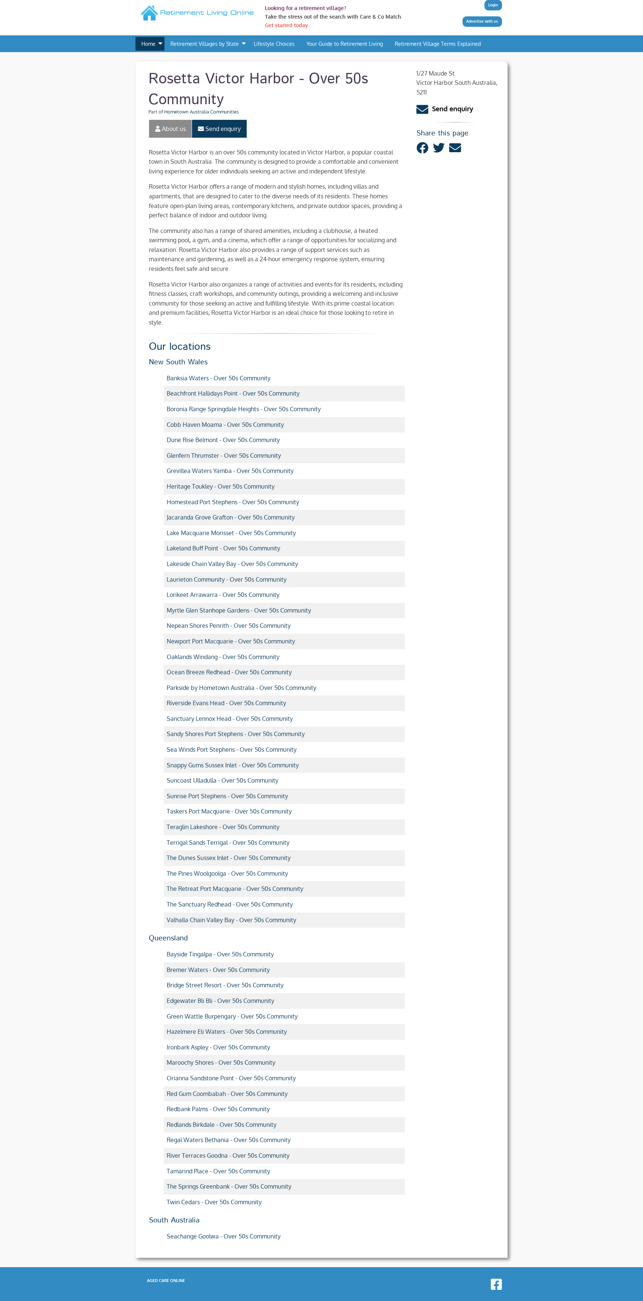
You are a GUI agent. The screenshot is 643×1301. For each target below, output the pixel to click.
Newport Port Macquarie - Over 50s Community (231, 641)
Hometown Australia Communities (201, 112)
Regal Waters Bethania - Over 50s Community (229, 1140)
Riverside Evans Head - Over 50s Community (226, 703)
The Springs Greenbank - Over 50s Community (229, 1186)
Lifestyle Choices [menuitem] (274, 43)
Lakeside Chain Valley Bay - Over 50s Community (232, 564)
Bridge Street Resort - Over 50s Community (225, 985)
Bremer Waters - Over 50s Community (218, 970)
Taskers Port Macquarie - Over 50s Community (229, 811)
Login (493, 5)
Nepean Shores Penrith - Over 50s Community (229, 625)
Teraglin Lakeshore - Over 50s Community (223, 827)
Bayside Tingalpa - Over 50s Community (220, 954)
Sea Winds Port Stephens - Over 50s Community (232, 749)
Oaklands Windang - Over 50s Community (223, 657)
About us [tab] (173, 128)
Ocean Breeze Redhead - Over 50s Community (229, 672)
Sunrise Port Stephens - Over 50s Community (227, 796)
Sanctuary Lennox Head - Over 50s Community (230, 718)
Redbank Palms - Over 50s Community (218, 1109)
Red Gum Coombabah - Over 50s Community (227, 1093)
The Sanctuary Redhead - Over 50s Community (230, 904)
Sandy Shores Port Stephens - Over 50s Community (236, 734)
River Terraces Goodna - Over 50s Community (228, 1155)
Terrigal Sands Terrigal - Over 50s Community (228, 842)
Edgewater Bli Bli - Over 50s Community (220, 1000)
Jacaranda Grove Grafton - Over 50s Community (231, 517)
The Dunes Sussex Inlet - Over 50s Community (229, 858)
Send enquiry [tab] (222, 128)
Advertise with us (482, 21)
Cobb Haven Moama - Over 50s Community (225, 424)
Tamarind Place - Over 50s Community (218, 1171)
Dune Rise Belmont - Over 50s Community (223, 440)
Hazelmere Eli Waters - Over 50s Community (227, 1031)
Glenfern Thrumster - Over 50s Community (224, 455)
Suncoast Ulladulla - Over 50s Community (222, 780)
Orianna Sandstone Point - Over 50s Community (231, 1078)
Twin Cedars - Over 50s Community (214, 1202)
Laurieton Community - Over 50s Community (227, 579)
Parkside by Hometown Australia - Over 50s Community (241, 687)
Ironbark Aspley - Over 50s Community (218, 1047)
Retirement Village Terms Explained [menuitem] (438, 43)
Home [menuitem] (148, 43)
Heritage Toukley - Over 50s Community (221, 486)
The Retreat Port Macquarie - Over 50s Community (235, 888)
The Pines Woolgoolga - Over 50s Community (227, 873)
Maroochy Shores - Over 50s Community (221, 1062)
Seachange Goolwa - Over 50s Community (224, 1236)
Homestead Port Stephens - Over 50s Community (233, 502)
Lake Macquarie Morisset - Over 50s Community (231, 533)
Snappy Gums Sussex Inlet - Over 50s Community (233, 765)
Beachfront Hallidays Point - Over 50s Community (233, 393)
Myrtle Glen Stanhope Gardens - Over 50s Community (239, 610)
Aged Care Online (166, 1280)
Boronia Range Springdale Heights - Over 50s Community (244, 409)
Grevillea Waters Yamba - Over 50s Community (230, 470)
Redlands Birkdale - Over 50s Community (221, 1124)
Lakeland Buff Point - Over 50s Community (223, 548)
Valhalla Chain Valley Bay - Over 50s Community (231, 920)
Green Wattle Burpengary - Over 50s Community (232, 1016)
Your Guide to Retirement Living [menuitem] (345, 43)
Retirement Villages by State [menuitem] (204, 43)
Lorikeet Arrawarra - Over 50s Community (223, 594)
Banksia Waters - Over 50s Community (219, 378)
